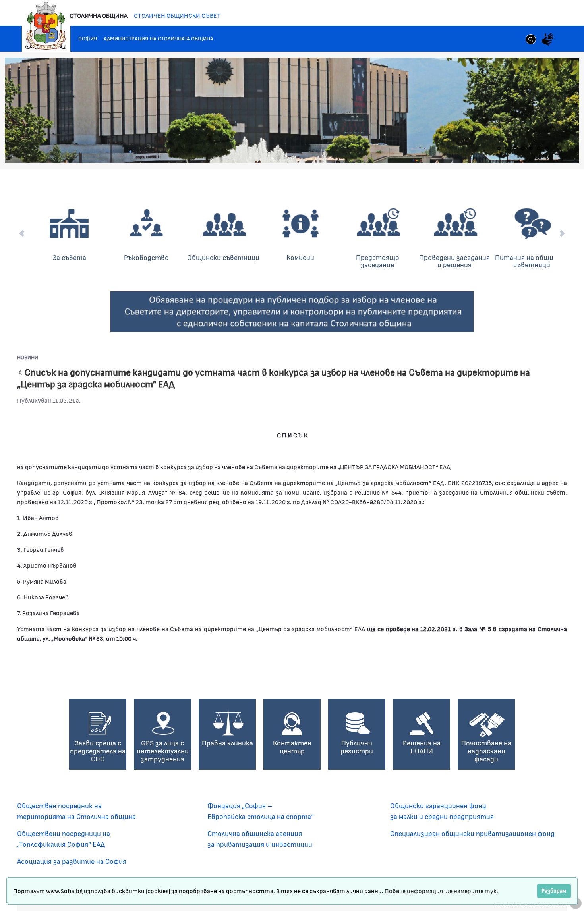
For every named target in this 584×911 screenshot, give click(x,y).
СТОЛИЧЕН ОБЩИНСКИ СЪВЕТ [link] (177, 15)
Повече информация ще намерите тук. (441, 890)
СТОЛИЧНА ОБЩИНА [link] (99, 15)
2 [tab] (507, 148)
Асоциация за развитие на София (71, 861)
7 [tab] (547, 148)
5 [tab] (531, 148)
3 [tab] (515, 148)
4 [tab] (523, 148)
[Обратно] (20, 373)
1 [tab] (499, 148)
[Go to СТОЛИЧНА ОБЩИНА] (46, 26)
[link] (531, 40)
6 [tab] (539, 148)
